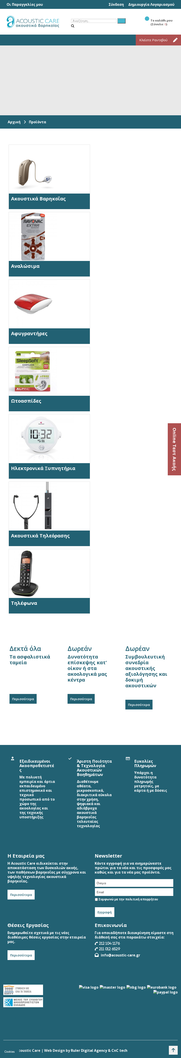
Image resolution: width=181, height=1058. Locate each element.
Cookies (9, 1051)
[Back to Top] (173, 1050)
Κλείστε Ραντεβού (153, 40)
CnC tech (119, 1050)
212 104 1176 (109, 943)
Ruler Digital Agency (89, 1050)
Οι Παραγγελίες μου (25, 4)
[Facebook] (152, 966)
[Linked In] (169, 966)
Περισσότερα (23, 699)
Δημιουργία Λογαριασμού (151, 4)
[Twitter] (161, 966)
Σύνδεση (116, 4)
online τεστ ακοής (174, 449)
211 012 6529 (109, 948)
